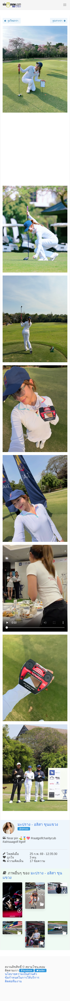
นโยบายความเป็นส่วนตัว (21, 974)
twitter (42, 970)
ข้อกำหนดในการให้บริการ (22, 977)
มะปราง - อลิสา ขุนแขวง (38, 824)
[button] (65, 5)
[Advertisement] (35, 151)
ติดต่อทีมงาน (13, 981)
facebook (27, 970)
